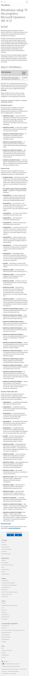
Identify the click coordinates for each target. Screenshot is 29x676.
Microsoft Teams (4, 619)
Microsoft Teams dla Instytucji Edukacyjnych (9, 585)
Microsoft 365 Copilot (5, 616)
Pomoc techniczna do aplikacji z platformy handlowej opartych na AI (13, 630)
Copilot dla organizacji (5, 546)
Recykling (3, 571)
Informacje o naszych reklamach (13, 671)
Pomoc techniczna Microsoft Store (7, 564)
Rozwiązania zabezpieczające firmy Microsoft (9, 605)
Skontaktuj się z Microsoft (6, 669)
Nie (18, 535)
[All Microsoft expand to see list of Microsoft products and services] (1, 2)
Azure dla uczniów (5, 596)
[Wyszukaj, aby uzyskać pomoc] (5, 2)
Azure (3, 607)
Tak (10, 535)
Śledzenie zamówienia (5, 569)
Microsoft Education (5, 580)
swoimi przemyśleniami (14, 528)
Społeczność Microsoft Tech (6, 632)
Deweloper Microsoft (5, 625)
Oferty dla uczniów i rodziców (7, 594)
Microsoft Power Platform (6, 637)
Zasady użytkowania (22, 669)
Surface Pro (4, 542)
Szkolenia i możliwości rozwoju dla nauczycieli (9, 592)
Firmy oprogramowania (6, 639)
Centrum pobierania (5, 562)
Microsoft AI (4, 603)
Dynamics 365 (4, 610)
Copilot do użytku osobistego (7, 549)
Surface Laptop (4, 544)
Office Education (4, 589)
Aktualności (4, 652)
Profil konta (4, 560)
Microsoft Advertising (5, 614)
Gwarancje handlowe (5, 574)
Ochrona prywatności (5, 655)
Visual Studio (4, 641)
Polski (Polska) (6, 661)
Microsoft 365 (4, 551)
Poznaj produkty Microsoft (6, 553)
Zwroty (3, 567)
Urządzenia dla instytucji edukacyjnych (8, 582)
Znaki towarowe (4, 671)
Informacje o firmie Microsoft (7, 650)
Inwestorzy (3, 657)
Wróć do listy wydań (6, 523)
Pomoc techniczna (5, 5)
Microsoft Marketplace (5, 634)
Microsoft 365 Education (6, 587)
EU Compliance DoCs (5, 673)
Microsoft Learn (4, 627)
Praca (3, 648)
